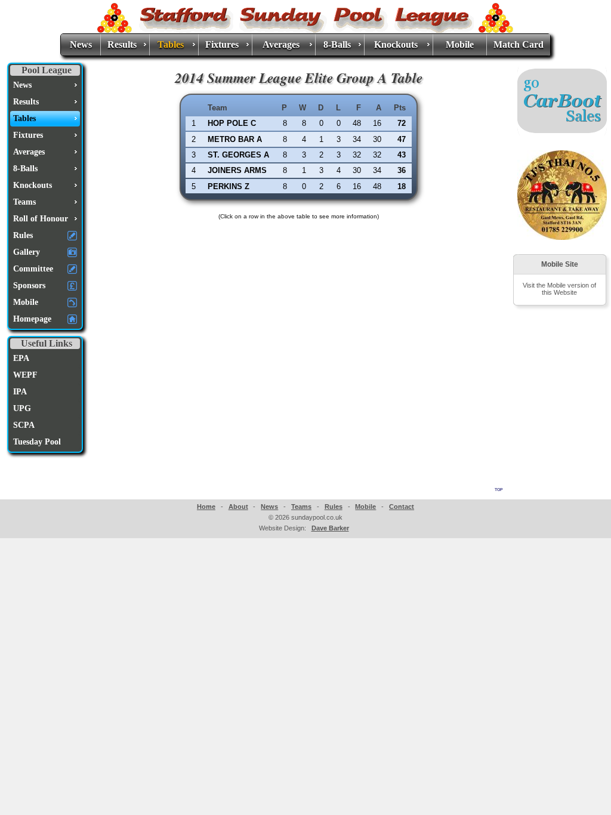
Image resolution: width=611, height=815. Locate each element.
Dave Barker (330, 528)
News (81, 44)
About (238, 506)
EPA (21, 358)
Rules (333, 506)
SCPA (24, 425)
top (499, 488)
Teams (301, 506)
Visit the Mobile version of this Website (559, 289)
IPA (20, 391)
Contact (401, 506)
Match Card (518, 44)
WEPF (25, 375)
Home (206, 506)
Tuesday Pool (37, 441)
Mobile (460, 44)
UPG (22, 408)
